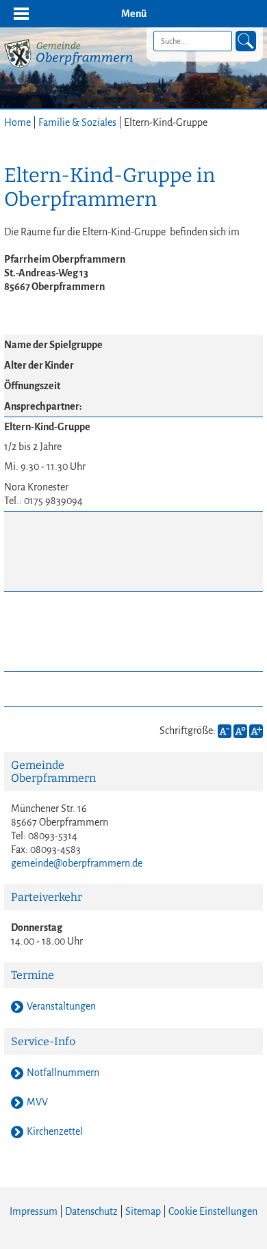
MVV (37, 1101)
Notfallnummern (63, 1072)
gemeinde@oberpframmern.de (76, 863)
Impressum (34, 1211)
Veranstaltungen (61, 1006)
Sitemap (143, 1211)
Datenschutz (91, 1211)
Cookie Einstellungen (212, 1211)
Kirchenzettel (55, 1131)
